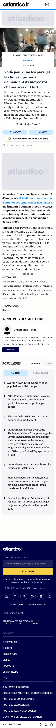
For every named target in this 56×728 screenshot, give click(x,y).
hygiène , (28, 286)
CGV (5, 687)
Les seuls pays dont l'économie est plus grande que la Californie (30, 466)
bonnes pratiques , (40, 290)
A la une (17, 55)
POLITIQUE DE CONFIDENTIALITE (18, 699)
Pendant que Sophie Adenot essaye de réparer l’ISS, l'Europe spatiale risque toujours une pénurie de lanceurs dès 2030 (29, 503)
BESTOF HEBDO (10, 671)
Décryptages (29, 55)
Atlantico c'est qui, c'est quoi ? (18, 621)
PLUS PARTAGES (41, 373)
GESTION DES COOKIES (42, 693)
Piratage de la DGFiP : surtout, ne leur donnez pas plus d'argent (28, 418)
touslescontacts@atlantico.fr (28, 605)
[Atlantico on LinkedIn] (32, 596)
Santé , (22, 281)
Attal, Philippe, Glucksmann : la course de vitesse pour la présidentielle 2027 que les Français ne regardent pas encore (29, 401)
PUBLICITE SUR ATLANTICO (16, 693)
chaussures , (10, 281)
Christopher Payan (28, 124)
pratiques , (22, 290)
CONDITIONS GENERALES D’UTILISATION (22, 716)
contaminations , (12, 286)
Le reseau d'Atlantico (13, 624)
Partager (17, 132)
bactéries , (40, 281)
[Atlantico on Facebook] (23, 596)
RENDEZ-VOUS (10, 654)
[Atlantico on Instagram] (40, 596)
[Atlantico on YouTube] (49, 596)
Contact (36, 624)
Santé (40, 55)
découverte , (9, 294)
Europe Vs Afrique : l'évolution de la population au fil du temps (27, 384)
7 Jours (47, 363)
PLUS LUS (15, 373)
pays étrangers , (43, 286)
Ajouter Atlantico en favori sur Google (30, 138)
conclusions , (10, 298)
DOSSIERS (7, 648)
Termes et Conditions (34, 582)
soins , (30, 281)
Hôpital (22, 298)
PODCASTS (8, 666)
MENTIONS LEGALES (19, 687)
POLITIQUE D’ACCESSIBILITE (16, 705)
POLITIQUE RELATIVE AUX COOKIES (19, 711)
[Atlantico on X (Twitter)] (15, 596)
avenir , (45, 294)
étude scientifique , (29, 294)
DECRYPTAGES (10, 642)
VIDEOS (6, 660)
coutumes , (9, 290)
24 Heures (36, 363)
